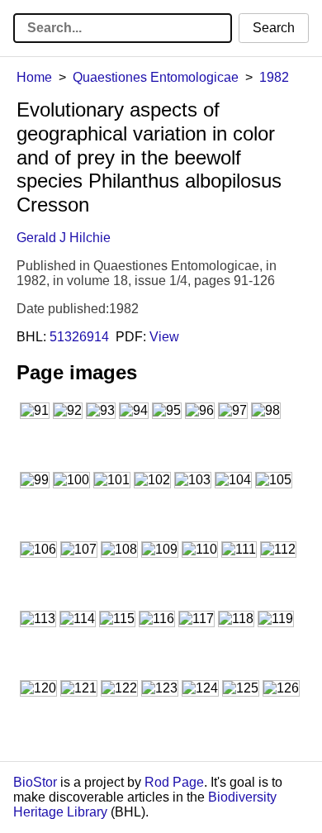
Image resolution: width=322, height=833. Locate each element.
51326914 (79, 337)
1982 (274, 77)
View (164, 337)
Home (34, 77)
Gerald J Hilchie (64, 238)
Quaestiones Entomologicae (156, 77)
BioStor (35, 782)
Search (274, 28)
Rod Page (174, 782)
